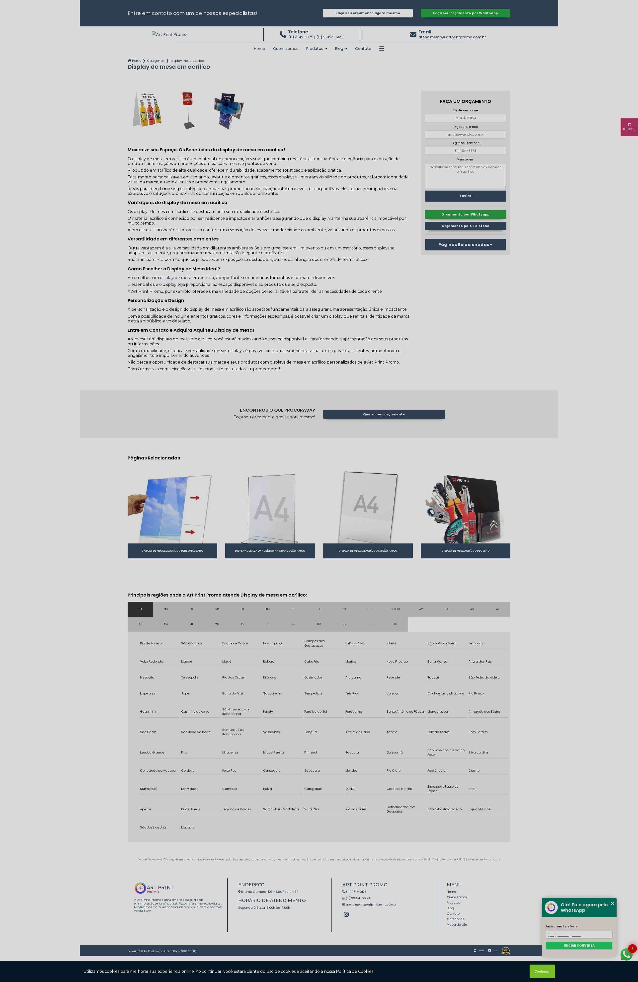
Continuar (542, 971)
